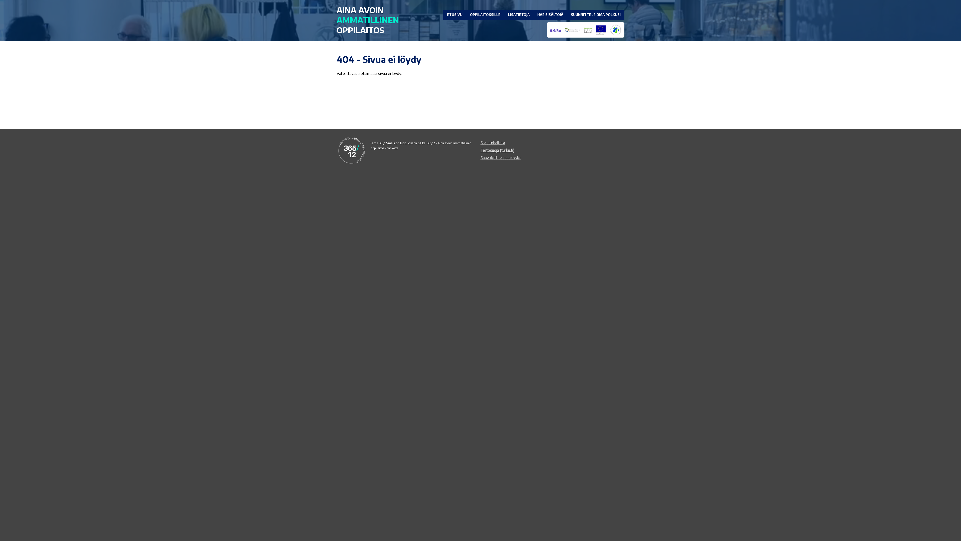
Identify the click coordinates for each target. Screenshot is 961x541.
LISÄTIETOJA (519, 15)
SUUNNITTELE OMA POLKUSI (596, 15)
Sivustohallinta (492, 142)
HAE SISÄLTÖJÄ (550, 15)
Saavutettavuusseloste (500, 157)
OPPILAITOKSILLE (485, 15)
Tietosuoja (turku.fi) (497, 150)
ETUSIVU (454, 15)
